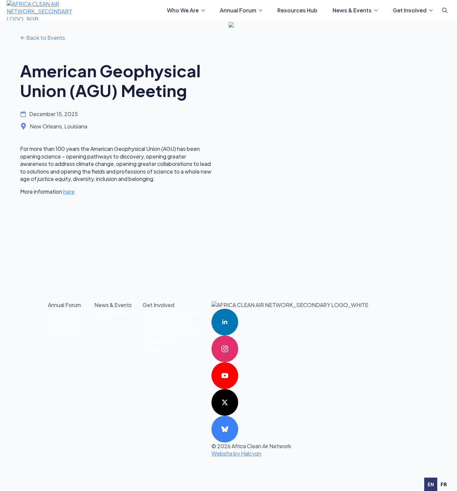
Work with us (158, 342)
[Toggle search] (444, 10)
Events (103, 319)
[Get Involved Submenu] (433, 10)
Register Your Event (167, 319)
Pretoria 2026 (65, 334)
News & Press (111, 312)
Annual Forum (238, 10)
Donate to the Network (172, 312)
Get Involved (410, 10)
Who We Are (183, 10)
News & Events (352, 10)
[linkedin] (224, 322)
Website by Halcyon (236, 453)
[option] (443, 484)
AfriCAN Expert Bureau (171, 334)
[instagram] (224, 348)
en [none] (431, 484)
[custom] (224, 429)
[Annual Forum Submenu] (262, 10)
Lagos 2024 (63, 319)
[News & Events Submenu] (378, 10)
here (69, 191)
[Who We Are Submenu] (205, 10)
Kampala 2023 (66, 312)
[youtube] (224, 375)
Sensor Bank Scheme (169, 327)
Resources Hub (297, 10)
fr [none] (444, 484)
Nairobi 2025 (64, 327)
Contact (153, 349)
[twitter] (224, 402)
